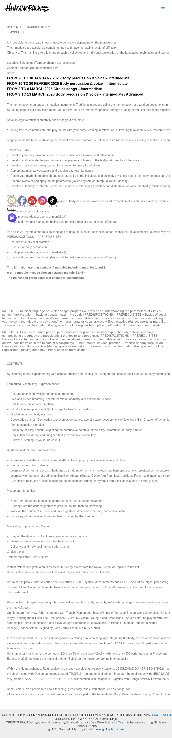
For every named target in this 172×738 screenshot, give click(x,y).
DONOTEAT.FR (161, 715)
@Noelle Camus (113, 729)
